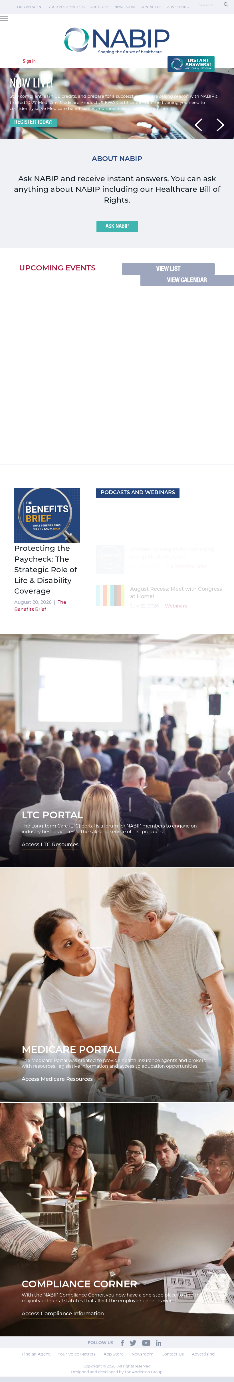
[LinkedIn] (158, 1342)
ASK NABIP (117, 226)
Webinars (176, 527)
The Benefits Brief (183, 605)
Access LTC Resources (50, 844)
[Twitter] (133, 1342)
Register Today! (33, 122)
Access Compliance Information (63, 1313)
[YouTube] (146, 1342)
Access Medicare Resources (57, 1078)
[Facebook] (122, 1342)
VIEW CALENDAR (187, 280)
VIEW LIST (168, 269)
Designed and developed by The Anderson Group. (117, 1371)
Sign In (29, 61)
